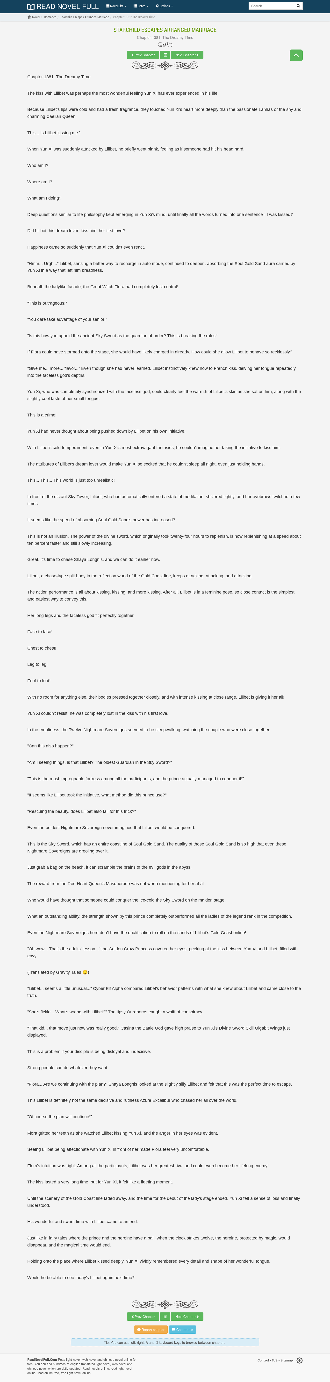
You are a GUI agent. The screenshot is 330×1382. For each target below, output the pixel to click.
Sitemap (286, 1360)
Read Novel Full (67, 6)
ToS (275, 1360)
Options (165, 6)
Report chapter (153, 1329)
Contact (263, 1360)
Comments (184, 1329)
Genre (141, 6)
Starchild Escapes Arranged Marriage (165, 30)
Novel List (116, 6)
